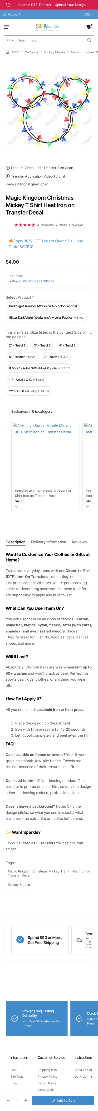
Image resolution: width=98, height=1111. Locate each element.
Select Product (18, 297)
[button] (63, 1100)
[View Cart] (89, 26)
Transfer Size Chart (59, 168)
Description (15, 542)
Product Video (22, 168)
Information (19, 1057)
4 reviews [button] (45, 225)
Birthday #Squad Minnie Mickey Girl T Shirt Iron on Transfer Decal (44, 493)
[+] (26, 1100)
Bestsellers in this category (31, 411)
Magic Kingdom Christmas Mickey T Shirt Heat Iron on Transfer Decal (49, 873)
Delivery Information (48, 542)
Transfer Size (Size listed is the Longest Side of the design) (46, 334)
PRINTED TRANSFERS (38, 281)
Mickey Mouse (54, 52)
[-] (8, 1100)
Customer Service (51, 1057)
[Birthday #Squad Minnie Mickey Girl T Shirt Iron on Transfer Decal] (45, 455)
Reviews (79, 542)
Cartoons (31, 52)
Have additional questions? (27, 184)
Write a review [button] (71, 225)
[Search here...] (89, 40)
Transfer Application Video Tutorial (38, 176)
